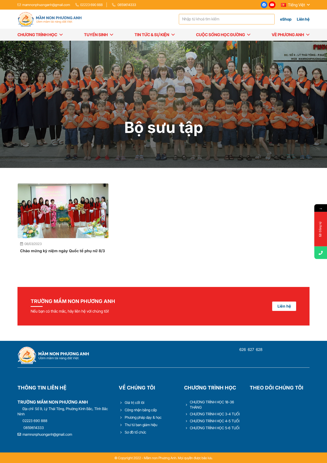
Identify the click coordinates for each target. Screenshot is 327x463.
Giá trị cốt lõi (134, 402)
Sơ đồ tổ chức (135, 432)
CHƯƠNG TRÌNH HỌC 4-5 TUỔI (214, 421)
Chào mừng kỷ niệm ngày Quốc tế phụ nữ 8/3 (62, 250)
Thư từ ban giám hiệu (141, 425)
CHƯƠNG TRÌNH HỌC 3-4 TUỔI (215, 414)
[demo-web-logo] (49, 19)
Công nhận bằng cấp (141, 410)
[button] (295, 5)
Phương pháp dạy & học (143, 417)
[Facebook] (264, 4)
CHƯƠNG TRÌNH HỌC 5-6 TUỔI (214, 428)
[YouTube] (272, 4)
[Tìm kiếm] (270, 19)
